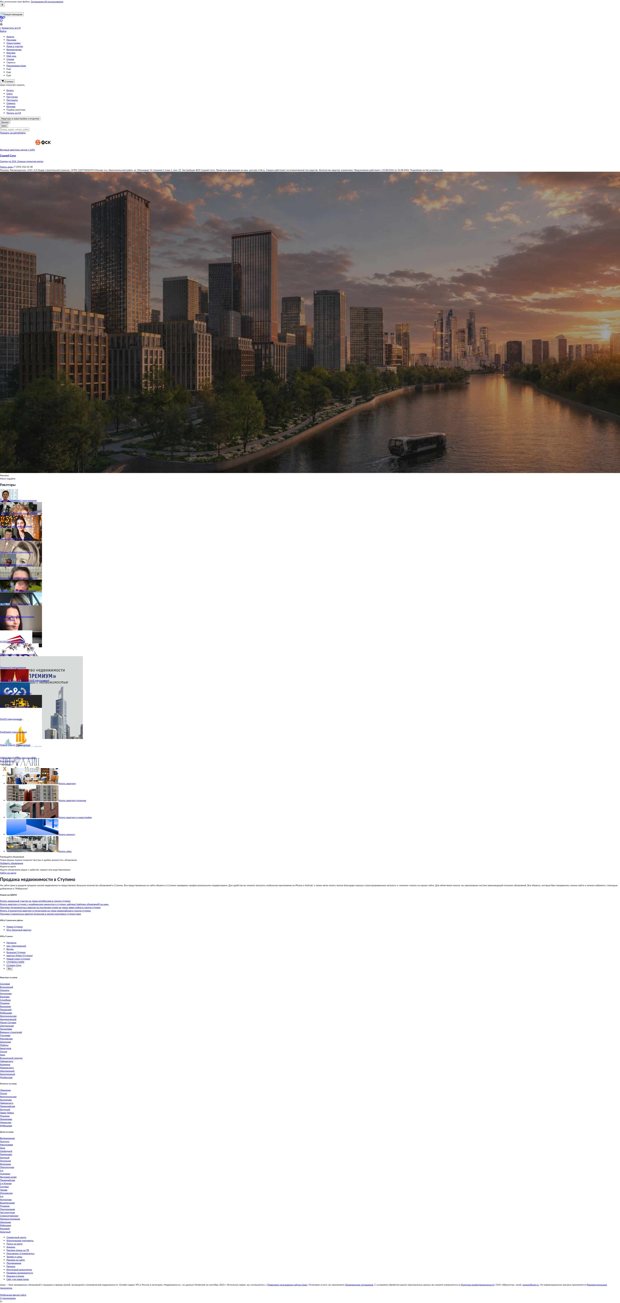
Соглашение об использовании (47, 1)
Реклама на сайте (15, 1259)
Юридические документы (20, 1240)
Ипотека (10, 52)
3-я (1, 1170)
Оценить (11, 103)
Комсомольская (8, 1016)
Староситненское (9, 1215)
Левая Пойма (7, 1112)
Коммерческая (13, 49)
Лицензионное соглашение (359, 1284)
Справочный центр (16, 1237)
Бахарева (5, 996)
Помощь (10, 1266)
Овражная (5, 1090)
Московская (6, 1038)
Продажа (11, 39)
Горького (4, 990)
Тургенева (5, 1035)
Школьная (5, 1041)
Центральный (7, 1070)
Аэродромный (7, 1074)
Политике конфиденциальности (477, 1284)
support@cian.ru (530, 1284)
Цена (4, 125)
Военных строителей (11, 1032)
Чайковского (6, 1061)
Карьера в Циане (15, 1276)
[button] (310, 158)
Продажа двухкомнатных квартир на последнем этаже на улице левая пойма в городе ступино (50, 907)
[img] (43, 149)
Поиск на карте (14, 1243)
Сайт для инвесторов (17, 1279)
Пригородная (7, 1167)
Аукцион (10, 1246)
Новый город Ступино (18, 958)
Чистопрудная (7, 1212)
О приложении (8, 1298)
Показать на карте (9, 132)
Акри (2, 1054)
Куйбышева (6, 1012)
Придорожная (7, 1209)
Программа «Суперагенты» (20, 1253)
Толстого (4, 1141)
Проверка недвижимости (19, 1272)
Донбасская (6, 1077)
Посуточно (12, 96)
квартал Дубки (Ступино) (19, 955)
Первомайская (7, 1106)
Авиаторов (5, 1048)
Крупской (5, 1109)
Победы (4, 1045)
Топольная (5, 1160)
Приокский (5, 1009)
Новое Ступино (14, 926)
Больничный (6, 986)
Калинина (5, 1064)
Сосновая (5, 983)
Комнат (5, 122)
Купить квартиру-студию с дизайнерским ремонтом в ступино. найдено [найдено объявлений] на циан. (54, 904)
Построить (12, 100)
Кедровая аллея (8, 1176)
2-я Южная (6, 1183)
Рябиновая (5, 1225)
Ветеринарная (7, 1138)
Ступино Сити (13, 965)
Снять (9, 93)
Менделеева (6, 1144)
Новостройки (13, 43)
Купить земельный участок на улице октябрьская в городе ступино (35, 900)
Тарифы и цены (14, 1256)
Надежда (11, 942)
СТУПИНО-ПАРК (15, 961)
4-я (1, 1196)
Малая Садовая (8, 1022)
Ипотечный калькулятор (19, 1269)
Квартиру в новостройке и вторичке (20, 118)
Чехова (3, 1189)
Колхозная (5, 1006)
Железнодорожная (10, 1218)
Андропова (6, 993)
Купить (10, 90)
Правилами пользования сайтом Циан (287, 1284)
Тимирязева (6, 1028)
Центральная (7, 1025)
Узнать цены (6, 166)
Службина (5, 999)
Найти (22, 132)
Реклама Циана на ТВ (17, 1250)
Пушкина (5, 1003)
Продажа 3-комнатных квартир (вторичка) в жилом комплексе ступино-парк (40, 913)
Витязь (10, 949)
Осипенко (5, 1173)
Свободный (6, 1151)
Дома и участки (14, 46)
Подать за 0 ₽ (13, 112)
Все (9, 968)
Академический (8, 1019)
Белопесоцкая (7, 1202)
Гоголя (3, 1051)
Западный (5, 1231)
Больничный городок (11, 1057)
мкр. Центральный (16, 945)
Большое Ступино (16, 952)
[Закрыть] (2, 5)
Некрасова (5, 1122)
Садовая (4, 1186)
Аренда (10, 36)
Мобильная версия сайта (13, 1294)
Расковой (5, 1228)
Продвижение (13, 1263)
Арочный (4, 1157)
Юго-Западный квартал (18, 929)
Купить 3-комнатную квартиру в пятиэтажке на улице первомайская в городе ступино (45, 910)
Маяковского (7, 1067)
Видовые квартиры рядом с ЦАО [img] (17, 149)
